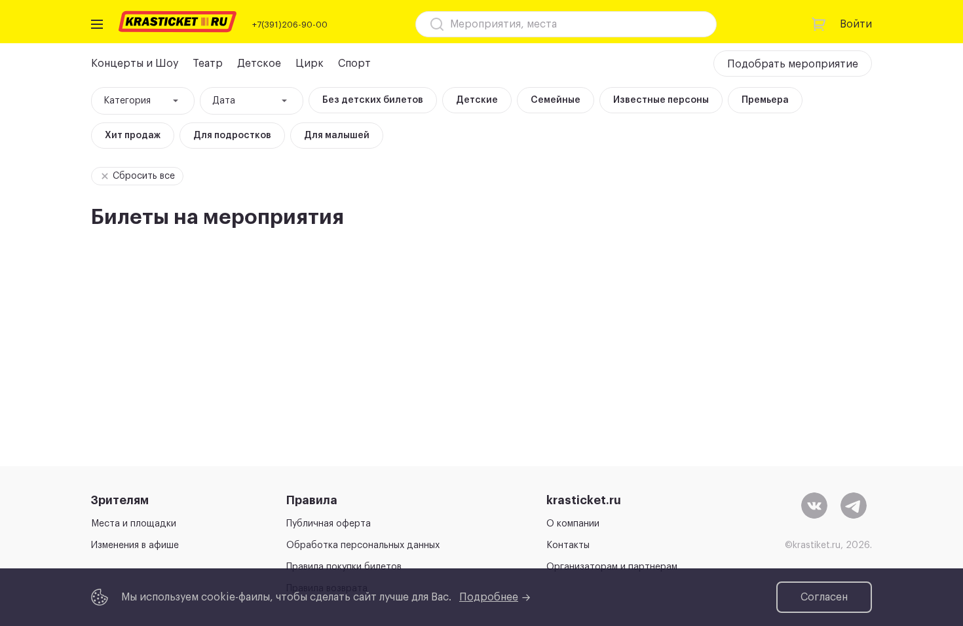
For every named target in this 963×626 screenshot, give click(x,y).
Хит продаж (132, 135)
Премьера (765, 100)
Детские (477, 100)
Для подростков (232, 135)
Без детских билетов (372, 100)
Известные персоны (661, 100)
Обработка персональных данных (363, 545)
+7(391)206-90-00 (290, 24)
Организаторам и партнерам (611, 567)
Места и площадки (133, 523)
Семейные (555, 100)
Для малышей (336, 135)
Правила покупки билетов (344, 567)
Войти (856, 24)
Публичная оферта (328, 523)
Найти (684, 24)
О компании (572, 523)
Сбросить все (144, 176)
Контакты (568, 545)
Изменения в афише (135, 545)
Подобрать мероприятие (792, 64)
